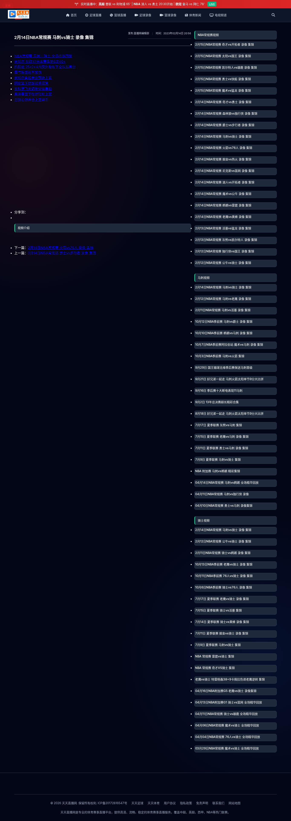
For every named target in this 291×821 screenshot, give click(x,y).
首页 (74, 15)
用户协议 (170, 803)
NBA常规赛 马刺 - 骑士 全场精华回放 (43, 56)
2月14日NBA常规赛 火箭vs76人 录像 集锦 (60, 248)
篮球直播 (120, 15)
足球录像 (145, 15)
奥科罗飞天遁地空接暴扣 (33, 89)
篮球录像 (170, 15)
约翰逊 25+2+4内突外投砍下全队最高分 (45, 67)
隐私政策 (186, 803)
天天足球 (137, 803)
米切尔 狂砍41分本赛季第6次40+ (40, 61)
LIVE (212, 4)
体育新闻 (195, 15)
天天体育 (154, 803)
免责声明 (202, 803)
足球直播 (95, 15)
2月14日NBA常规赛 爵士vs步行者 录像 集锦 (62, 253)
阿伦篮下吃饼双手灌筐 (31, 83)
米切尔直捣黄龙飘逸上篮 (33, 78)
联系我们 (218, 803)
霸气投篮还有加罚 (28, 72)
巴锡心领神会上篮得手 (31, 100)
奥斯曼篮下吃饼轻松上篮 (33, 94)
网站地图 (235, 803)
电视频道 (221, 15)
